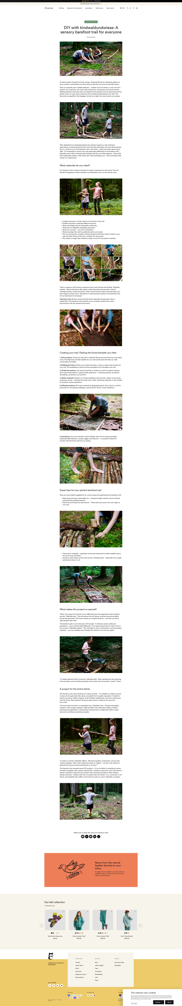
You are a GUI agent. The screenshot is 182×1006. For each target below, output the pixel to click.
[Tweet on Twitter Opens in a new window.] (86, 836)
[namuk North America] (48, 8)
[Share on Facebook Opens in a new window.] (82, 836)
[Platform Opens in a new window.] (94, 836)
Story (96, 962)
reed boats (100, 147)
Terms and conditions (51, 999)
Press (96, 980)
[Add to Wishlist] (63, 911)
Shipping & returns (80, 974)
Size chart (78, 971)
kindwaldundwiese (80, 145)
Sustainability (99, 974)
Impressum (50, 1000)
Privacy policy (59, 999)
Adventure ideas (119, 962)
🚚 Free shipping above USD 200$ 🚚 (90, 3)
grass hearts (64, 147)
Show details (134, 1003)
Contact (77, 962)
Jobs (96, 977)
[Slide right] (41, 3)
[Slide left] (140, 3)
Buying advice (79, 977)
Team (96, 968)
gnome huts (81, 147)
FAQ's (77, 968)
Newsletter (117, 965)
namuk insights (99, 965)
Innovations (98, 971)
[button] (127, 8)
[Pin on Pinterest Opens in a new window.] (90, 836)
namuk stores (79, 965)
